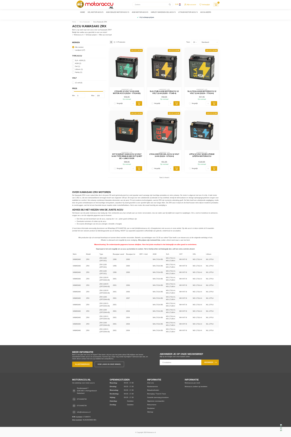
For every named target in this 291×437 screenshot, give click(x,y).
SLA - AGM (80, 60)
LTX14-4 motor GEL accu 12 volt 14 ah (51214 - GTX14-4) (164, 155)
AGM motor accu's (140, 12)
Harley (78, 72)
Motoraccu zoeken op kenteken (196, 386)
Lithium (79, 69)
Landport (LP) (80, 50)
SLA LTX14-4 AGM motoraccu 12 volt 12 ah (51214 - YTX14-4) (201, 92)
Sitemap (150, 412)
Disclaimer (151, 408)
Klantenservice (82, 364)
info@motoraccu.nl (142, 228)
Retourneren (151, 405)
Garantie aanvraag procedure (158, 397)
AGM (78, 63)
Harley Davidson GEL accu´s (163, 12)
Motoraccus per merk (192, 383)
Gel (77, 66)
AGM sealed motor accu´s (117, 12)
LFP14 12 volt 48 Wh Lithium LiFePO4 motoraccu (201, 155)
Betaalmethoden (153, 390)
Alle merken (79, 47)
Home (82, 12)
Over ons (150, 383)
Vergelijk (120, 103)
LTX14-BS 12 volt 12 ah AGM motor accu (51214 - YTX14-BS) (126, 92)
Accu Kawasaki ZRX (100, 22)
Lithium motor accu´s (188, 12)
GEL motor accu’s (95, 12)
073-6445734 (82, 399)
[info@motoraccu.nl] (285, 427)
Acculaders (205, 12)
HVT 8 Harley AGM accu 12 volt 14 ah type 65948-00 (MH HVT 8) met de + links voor (127, 156)
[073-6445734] (285, 425)
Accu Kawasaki (85, 22)
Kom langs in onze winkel (109, 364)
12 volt (78, 83)
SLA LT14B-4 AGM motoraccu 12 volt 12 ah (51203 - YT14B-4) (164, 92)
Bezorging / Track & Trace (156, 394)
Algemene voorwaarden (155, 401)
